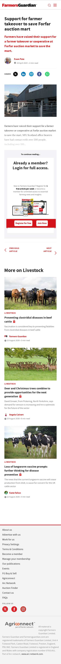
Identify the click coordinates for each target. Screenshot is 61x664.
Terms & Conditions (12, 549)
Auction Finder (10, 588)
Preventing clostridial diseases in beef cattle (28, 320)
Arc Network (8, 583)
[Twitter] (5, 609)
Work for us (8, 539)
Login (30, 178)
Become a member (12, 554)
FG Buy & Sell (9, 573)
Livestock (10, 313)
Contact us (8, 592)
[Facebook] (14, 609)
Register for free (23, 223)
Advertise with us (11, 534)
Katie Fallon (15, 492)
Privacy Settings (10, 544)
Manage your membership (16, 559)
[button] (49, 5)
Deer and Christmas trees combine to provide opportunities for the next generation (27, 392)
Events (5, 568)
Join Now (42, 223)
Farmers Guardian (18, 336)
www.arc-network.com (32, 654)
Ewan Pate (19, 59)
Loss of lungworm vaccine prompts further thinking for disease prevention (25, 471)
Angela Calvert (16, 414)
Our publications (11, 563)
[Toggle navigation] (54, 5)
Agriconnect (8, 578)
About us (7, 530)
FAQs (5, 597)
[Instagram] (23, 609)
